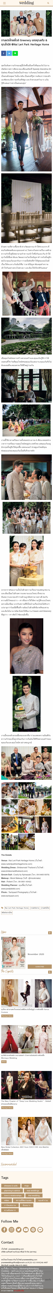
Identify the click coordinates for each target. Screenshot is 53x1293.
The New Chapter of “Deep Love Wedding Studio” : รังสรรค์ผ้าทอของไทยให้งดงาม (26, 1102)
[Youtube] (26, 1229)
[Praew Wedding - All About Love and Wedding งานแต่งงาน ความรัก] (26, 2)
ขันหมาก (26, 1205)
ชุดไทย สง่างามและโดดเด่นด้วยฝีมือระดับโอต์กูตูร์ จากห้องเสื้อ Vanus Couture (25, 1011)
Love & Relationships (12, 1195)
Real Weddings (33, 1190)
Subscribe (39, 966)
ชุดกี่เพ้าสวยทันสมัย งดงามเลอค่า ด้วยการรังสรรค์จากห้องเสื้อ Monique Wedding (22, 1057)
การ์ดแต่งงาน (10, 1205)
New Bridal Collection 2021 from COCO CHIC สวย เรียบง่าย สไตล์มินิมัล (25, 1148)
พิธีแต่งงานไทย (7, 912)
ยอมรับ (48, 1279)
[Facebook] (4, 1229)
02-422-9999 (35, 1262)
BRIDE (4, 1062)
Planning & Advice (7, 1016)
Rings (26, 1185)
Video (6, 1200)
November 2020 (36, 954)
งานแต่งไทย (45, 908)
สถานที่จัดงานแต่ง (23, 1200)
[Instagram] (11, 1229)
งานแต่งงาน (35, 908)
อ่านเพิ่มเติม (18, 1290)
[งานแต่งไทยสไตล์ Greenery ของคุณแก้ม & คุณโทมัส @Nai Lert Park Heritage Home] (50, 972)
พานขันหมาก (10, 1210)
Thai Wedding (34, 1195)
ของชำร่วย (43, 1200)
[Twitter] (19, 1229)
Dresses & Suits (11, 1185)
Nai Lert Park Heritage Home (17, 908)
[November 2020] (50, 932)
